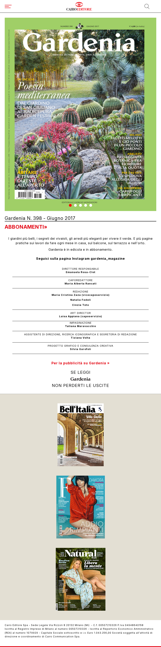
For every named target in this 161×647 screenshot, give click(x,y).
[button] (70, 205)
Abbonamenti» (26, 227)
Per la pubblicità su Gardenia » (80, 363)
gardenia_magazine (108, 258)
